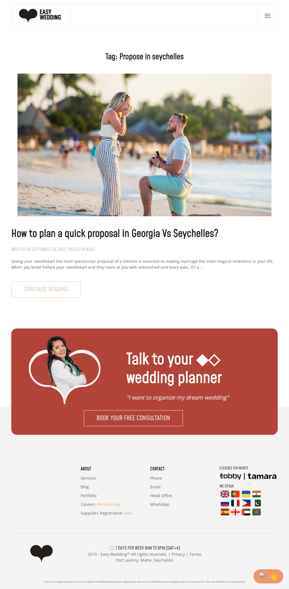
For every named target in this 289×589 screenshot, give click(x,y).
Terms (195, 554)
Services (88, 478)
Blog (85, 486)
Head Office (161, 495)
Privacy (178, 554)
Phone (156, 478)
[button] (267, 16)
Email (155, 486)
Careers (100, 504)
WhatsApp (160, 504)
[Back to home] (41, 16)
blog (90, 249)
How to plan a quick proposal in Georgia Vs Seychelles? (114, 234)
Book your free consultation (133, 418)
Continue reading (46, 289)
